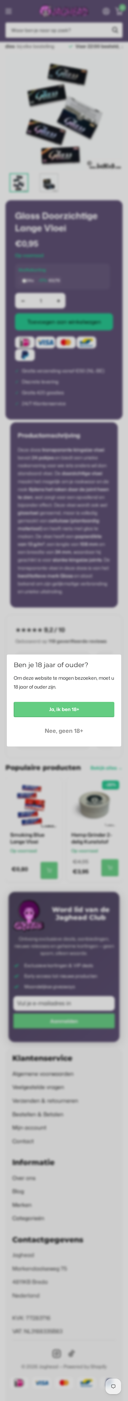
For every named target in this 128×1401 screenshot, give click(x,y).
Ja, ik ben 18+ (64, 709)
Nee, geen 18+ (64, 731)
